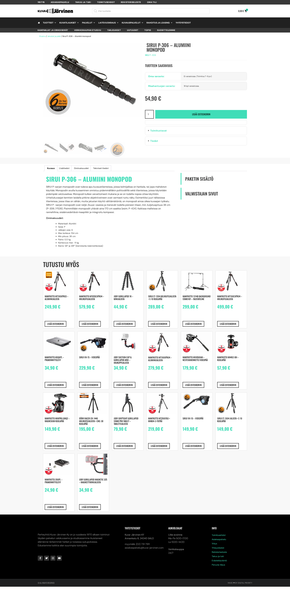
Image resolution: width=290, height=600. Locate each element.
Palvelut (87, 22)
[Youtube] (59, 558)
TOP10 (147, 30)
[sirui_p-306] (92, 80)
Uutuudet (132, 30)
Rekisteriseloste (131, 2)
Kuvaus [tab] (51, 168)
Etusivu (42, 36)
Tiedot (154, 141)
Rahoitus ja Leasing (158, 22)
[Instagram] (52, 558)
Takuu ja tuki (83, 2)
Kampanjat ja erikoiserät (53, 30)
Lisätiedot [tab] (64, 168)
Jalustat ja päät (54, 36)
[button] (196, 130)
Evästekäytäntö (219, 560)
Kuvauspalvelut (131, 22)
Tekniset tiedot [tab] (101, 168)
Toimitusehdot (106, 2)
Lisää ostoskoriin (201, 114)
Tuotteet (48, 22)
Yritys (41, 2)
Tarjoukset (114, 30)
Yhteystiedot (183, 22)
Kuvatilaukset (67, 22)
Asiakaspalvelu (60, 2)
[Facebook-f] (40, 558)
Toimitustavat (158, 130)
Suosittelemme (166, 30)
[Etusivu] (38, 23)
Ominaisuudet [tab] (81, 168)
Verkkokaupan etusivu (87, 30)
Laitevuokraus (107, 22)
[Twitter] (46, 558)
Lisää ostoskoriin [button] (55, 323)
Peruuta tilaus (218, 564)
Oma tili (152, 2)
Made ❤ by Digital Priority (240, 583)
